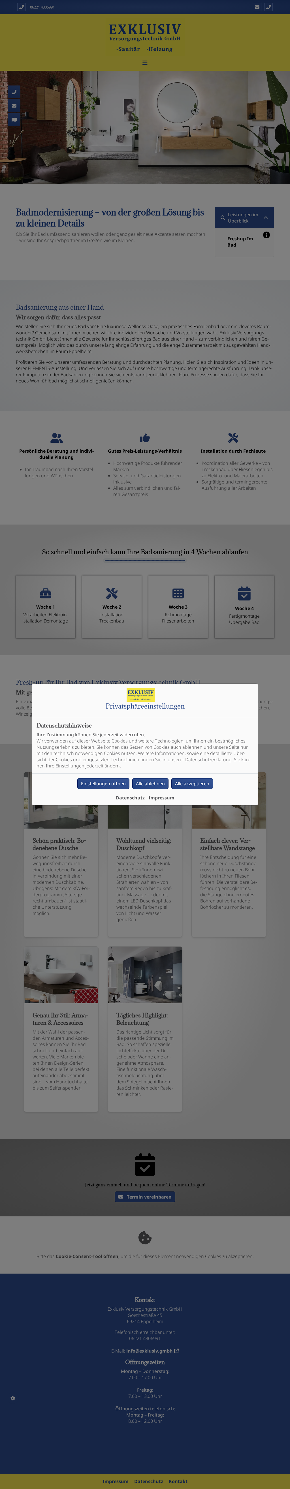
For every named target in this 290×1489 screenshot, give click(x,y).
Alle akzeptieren (192, 783)
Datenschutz (130, 798)
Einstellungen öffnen (103, 783)
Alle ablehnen (150, 783)
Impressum (161, 798)
